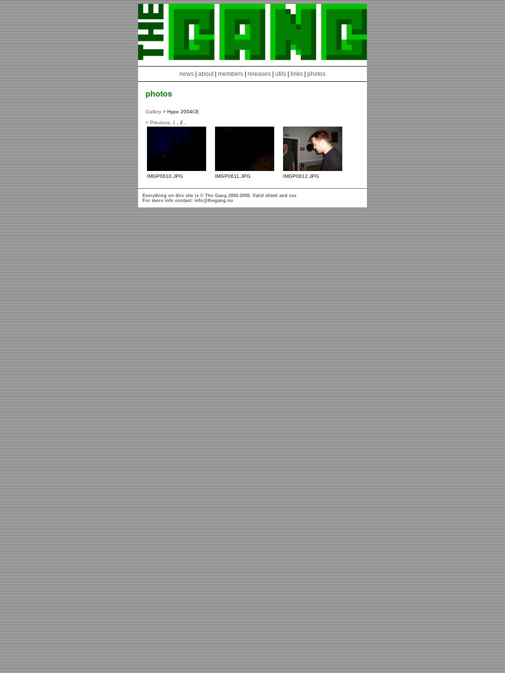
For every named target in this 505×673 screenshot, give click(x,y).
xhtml (271, 195)
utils (280, 73)
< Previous (157, 122)
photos (316, 73)
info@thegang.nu (213, 200)
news (187, 73)
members (231, 73)
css (292, 195)
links (296, 73)
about (206, 73)
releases (259, 73)
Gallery (153, 111)
